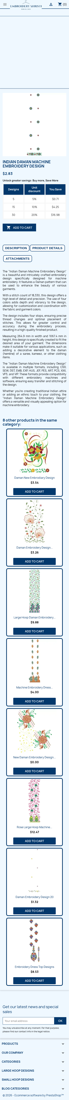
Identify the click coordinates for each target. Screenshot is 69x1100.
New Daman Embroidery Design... (34, 757)
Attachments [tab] (18, 258)
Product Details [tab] (47, 248)
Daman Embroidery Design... (34, 547)
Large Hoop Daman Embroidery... (35, 617)
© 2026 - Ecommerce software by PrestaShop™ (33, 1095)
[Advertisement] (34, 52)
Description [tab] (16, 248)
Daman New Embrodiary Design (34, 478)
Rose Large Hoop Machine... (34, 827)
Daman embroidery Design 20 (35, 897)
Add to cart (19, 227)
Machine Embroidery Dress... (34, 687)
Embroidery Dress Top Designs (34, 967)
